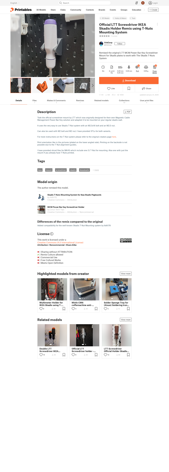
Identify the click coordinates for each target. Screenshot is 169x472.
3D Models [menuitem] (41, 10)
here (114, 137)
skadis (73, 170)
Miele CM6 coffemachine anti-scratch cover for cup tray (83, 303)
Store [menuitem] (53, 10)
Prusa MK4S (154, 72)
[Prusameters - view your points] (143, 3)
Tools (133, 18)
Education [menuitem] (136, 10)
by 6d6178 (52, 197)
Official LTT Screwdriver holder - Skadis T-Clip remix (83, 349)
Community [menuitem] (75, 10)
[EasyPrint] (137, 3)
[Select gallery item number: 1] (48, 298)
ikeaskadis (84, 170)
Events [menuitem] (113, 10)
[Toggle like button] (41, 308)
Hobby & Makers (120, 18)
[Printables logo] (21, 10)
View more (126, 273)
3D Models (105, 18)
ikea (40, 170)
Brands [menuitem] (102, 10)
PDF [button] (129, 112)
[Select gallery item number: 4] (54, 298)
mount (49, 170)
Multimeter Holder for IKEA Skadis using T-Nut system (51, 303)
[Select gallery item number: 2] (50, 298)
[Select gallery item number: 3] (52, 298)
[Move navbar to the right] (144, 10)
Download (130, 80)
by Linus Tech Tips (55, 209)
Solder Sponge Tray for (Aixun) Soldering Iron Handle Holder (116, 303)
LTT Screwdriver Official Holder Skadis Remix (115, 349)
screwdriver (61, 170)
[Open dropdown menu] (157, 24)
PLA (137, 71)
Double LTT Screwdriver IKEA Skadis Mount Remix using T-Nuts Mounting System (51, 349)
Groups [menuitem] (124, 10)
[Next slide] (92, 85)
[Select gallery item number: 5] (56, 298)
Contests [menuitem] (90, 10)
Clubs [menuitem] (63, 10)
